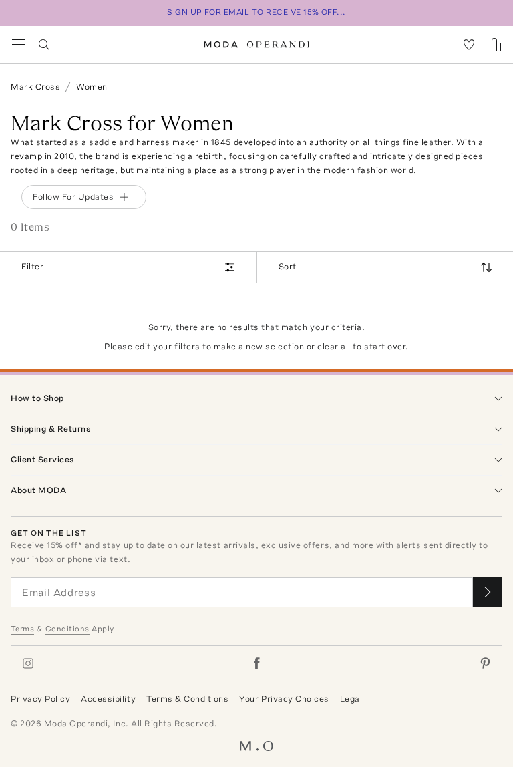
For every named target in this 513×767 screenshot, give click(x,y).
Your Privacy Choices (284, 699)
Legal (351, 699)
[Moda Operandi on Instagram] (28, 663)
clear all (334, 346)
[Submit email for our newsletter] (487, 592)
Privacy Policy (40, 699)
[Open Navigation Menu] (19, 45)
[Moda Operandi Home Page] (257, 44)
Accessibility (108, 699)
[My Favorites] (469, 44)
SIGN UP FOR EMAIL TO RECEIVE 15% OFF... (256, 12)
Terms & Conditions (187, 699)
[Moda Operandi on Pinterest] (485, 663)
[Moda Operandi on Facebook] (256, 663)
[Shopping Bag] (494, 45)
